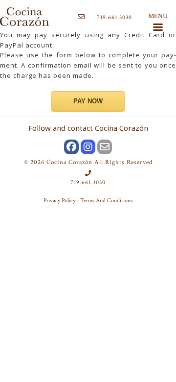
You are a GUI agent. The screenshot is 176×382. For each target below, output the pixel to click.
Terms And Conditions (106, 200)
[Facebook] (71, 147)
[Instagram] (88, 147)
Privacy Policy (59, 200)
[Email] (104, 147)
